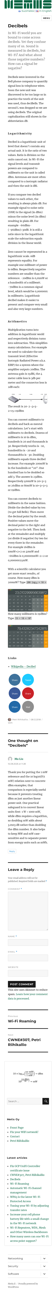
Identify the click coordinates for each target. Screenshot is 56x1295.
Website (13, 967)
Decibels (15, 1179)
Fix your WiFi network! (24, 1132)
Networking (15, 1258)
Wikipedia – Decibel (23, 666)
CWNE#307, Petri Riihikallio (27, 1174)
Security (13, 1266)
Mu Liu (18, 758)
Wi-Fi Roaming (19, 1183)
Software (13, 1273)
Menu (46, 18)
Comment (15, 889)
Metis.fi (12, 1283)
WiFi (10, 723)
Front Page (17, 1127)
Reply (12, 851)
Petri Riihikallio (20, 719)
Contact (15, 1136)
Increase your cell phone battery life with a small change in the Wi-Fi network (29, 1219)
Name (12, 936)
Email (12, 951)
